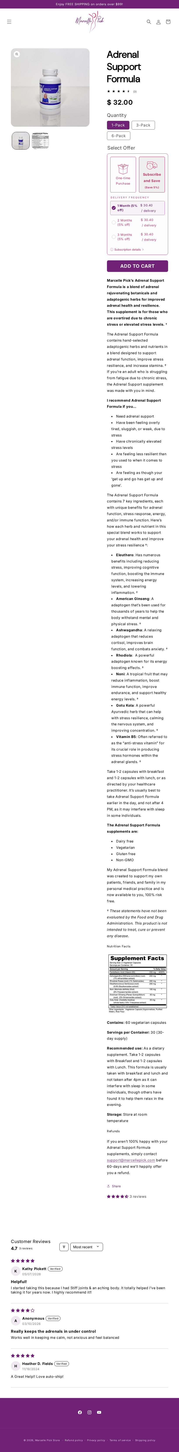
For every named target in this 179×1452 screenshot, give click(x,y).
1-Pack (118, 125)
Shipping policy (145, 1440)
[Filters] (64, 1247)
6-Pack (119, 135)
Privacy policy (96, 1440)
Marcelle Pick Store (47, 1440)
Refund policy (74, 1440)
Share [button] (116, 1186)
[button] (9, 22)
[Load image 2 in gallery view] (40, 141)
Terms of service (120, 1440)
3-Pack (143, 125)
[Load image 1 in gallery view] (20, 141)
